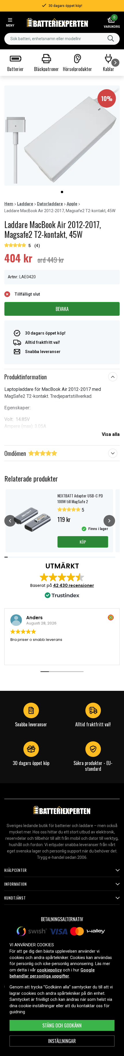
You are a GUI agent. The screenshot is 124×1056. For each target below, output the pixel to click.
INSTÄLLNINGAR (62, 1041)
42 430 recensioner (73, 585)
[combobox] (62, 39)
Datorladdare (50, 204)
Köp (83, 542)
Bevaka (62, 308)
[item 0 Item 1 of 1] (62, 135)
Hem (8, 204)
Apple (72, 204)
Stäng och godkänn (62, 1025)
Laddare (25, 204)
